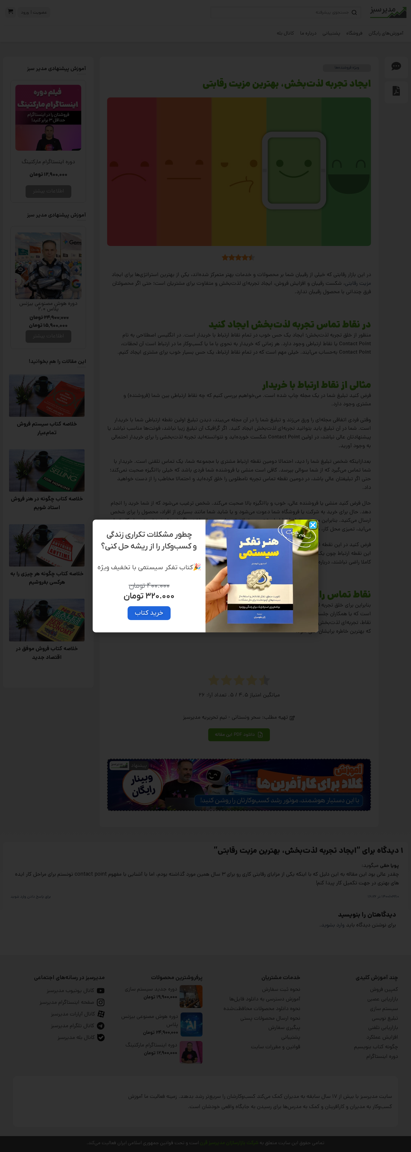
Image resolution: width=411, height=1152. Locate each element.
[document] (205, 576)
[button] (313, 525)
